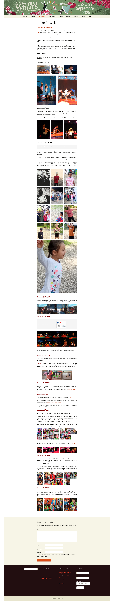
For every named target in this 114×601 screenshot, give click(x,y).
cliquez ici (70, 397)
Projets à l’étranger (53, 16)
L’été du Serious (44, 571)
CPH (38, 32)
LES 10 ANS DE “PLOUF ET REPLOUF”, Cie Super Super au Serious (47, 578)
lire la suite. (47, 352)
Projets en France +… (42, 16)
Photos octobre (72, 389)
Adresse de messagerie (40, 548)
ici (74, 397)
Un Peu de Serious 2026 (46, 575)
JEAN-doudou (61, 571)
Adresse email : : (79, 581)
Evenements (75, 16)
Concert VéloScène (45, 581)
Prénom (78, 570)
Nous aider (25, 16)
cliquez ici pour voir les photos (54, 402)
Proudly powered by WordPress (57, 598)
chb (59, 577)
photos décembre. (41, 391)
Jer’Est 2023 (66, 575)
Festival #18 (43, 573)
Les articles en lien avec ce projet (44, 27)
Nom (38, 545)
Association (32, 16)
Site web (39, 552)
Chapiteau (83, 16)
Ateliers (61, 16)
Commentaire (40, 529)
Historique (65, 577)
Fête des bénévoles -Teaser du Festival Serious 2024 (65, 572)
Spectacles (68, 16)
